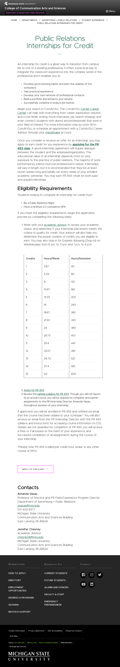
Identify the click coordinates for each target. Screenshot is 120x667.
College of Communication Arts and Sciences (35, 8)
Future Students (55, 580)
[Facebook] (83, 575)
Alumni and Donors (56, 587)
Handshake (52, 132)
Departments (29, 20)
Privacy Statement (36, 631)
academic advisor (55, 225)
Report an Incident (74, 631)
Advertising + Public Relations (59, 20)
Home (14, 20)
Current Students (55, 573)
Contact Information (16, 631)
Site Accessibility (55, 631)
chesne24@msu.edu (30, 537)
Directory (14, 580)
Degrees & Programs (21, 598)
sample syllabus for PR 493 (53, 394)
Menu (112, 11)
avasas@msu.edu (29, 505)
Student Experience (93, 20)
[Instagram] (91, 575)
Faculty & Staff (54, 594)
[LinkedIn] (91, 584)
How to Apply (17, 573)
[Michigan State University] (29, 656)
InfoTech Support (19, 612)
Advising (13, 605)
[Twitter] (100, 575)
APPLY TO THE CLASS (33, 469)
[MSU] (20, 3)
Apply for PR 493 (34, 390)
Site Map (13, 636)
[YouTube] (83, 584)
